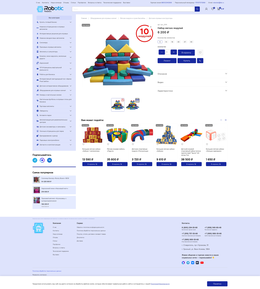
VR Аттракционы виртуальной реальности (51, 68)
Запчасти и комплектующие (50, 145)
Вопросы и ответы (94, 3)
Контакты (45, 3)
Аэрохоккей (44, 63)
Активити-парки (45, 115)
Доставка (80, 241)
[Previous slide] (84, 59)
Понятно (217, 283)
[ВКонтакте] (49, 160)
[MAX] (42, 160)
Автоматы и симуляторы (49, 52)
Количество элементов (166, 38)
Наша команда (56, 3)
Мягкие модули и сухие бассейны (132, 18)
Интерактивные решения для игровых (54, 34)
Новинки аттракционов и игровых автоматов (52, 28)
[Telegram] (34, 160)
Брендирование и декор (49, 136)
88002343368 (166, 3)
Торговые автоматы (47, 106)
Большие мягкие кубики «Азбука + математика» (91, 150)
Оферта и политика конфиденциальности (90, 227)
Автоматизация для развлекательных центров (53, 121)
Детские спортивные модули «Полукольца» (140, 150)
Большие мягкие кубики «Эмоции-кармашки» (215, 150)
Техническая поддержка (112, 3)
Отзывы (66, 3)
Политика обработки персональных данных (91, 231)
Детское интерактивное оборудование (54, 86)
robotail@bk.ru (218, 3)
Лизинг (167, 60)
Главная (84, 18)
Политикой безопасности (160, 284)
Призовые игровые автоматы (50, 47)
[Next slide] (151, 59)
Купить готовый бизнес (48, 22)
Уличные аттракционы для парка (52, 131)
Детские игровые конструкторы (160, 18)
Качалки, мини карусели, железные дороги (53, 57)
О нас (38, 3)
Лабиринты (44, 111)
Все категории (54, 18)
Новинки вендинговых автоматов (52, 38)
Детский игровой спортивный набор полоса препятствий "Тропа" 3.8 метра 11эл (191, 152)
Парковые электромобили (49, 140)
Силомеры (44, 43)
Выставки (126, 3)
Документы (80, 237)
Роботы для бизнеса (47, 74)
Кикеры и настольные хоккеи (50, 95)
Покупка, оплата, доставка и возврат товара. (91, 234)
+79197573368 (200, 3)
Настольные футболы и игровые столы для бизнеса (56, 100)
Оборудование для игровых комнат (103, 18)
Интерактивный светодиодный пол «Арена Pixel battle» (55, 80)
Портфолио (82, 3)
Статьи (73, 3)
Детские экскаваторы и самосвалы (52, 127)
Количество (162, 47)
